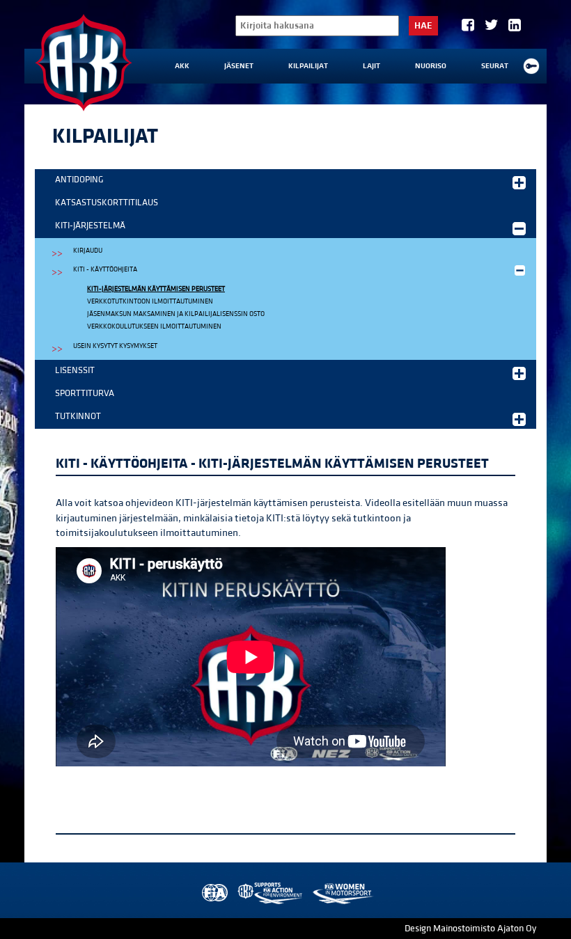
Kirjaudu (87, 250)
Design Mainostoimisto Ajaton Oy (470, 928)
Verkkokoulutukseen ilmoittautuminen (154, 326)
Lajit (371, 66)
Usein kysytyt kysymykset (115, 346)
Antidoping (79, 179)
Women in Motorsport (342, 893)
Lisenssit (75, 370)
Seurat (494, 66)
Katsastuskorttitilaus (106, 202)
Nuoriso (430, 66)
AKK (182, 66)
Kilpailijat (308, 66)
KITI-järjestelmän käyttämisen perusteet (156, 289)
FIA (213, 893)
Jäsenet (238, 66)
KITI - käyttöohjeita (105, 269)
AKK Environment (271, 893)
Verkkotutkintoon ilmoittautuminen (150, 301)
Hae (423, 25)
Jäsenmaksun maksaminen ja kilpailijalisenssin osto (176, 314)
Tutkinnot (78, 416)
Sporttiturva (84, 393)
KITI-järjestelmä (90, 225)
